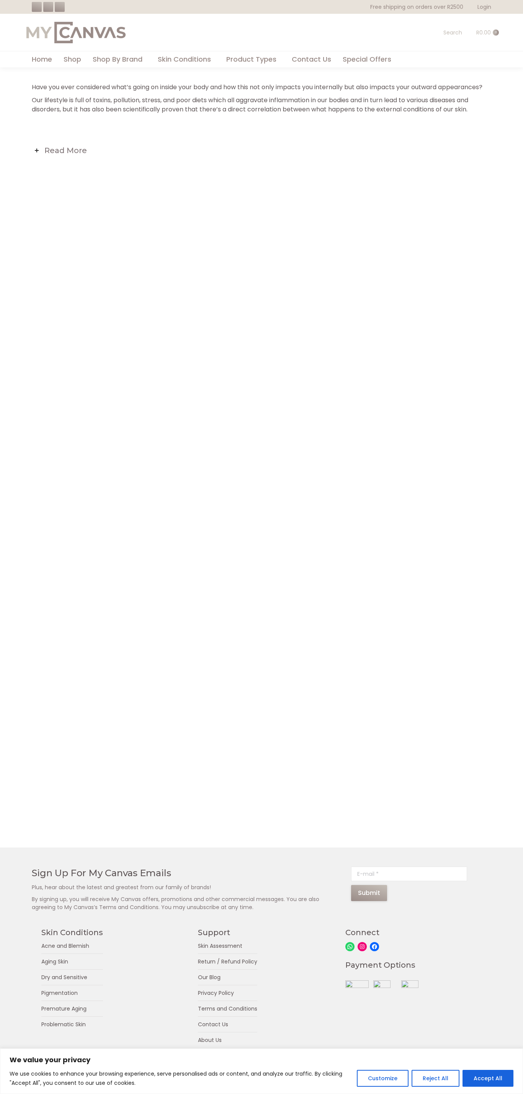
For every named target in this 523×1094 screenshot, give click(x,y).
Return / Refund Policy (227, 961)
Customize (382, 1078)
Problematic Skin (63, 1024)
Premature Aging (64, 1008)
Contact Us (213, 1024)
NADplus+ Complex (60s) (104, 631)
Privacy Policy (216, 993)
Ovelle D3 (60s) (103, 795)
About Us (210, 1040)
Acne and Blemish (65, 946)
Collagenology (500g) (103, 477)
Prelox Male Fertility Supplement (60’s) (261, 795)
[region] (261, 1071)
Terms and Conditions (227, 1008)
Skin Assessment (220, 946)
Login (484, 7)
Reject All (435, 1078)
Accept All (488, 1078)
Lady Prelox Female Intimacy (261, 477)
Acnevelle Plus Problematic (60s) (104, 313)
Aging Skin (54, 961)
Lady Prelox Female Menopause (419, 477)
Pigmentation (59, 993)
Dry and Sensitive (64, 977)
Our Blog (209, 977)
